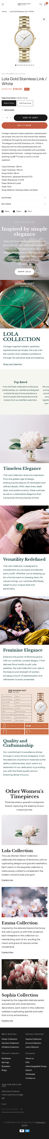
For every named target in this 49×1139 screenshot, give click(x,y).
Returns (6, 204)
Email (4, 1104)
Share (7, 211)
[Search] (41, 4)
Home (4, 11)
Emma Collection (33, 1043)
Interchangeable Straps (36, 1066)
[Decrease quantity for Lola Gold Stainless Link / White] (4, 118)
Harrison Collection (10, 1043)
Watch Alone (9, 103)
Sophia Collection (33, 1039)
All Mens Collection (10, 1047)
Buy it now (24, 125)
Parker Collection (9, 1039)
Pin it (30, 211)
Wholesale (30, 1074)
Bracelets (6, 1066)
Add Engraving (25, 103)
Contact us (30, 1078)
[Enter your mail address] (21, 1109)
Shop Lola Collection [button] (12, 364)
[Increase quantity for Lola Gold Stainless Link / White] (10, 118)
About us (30, 1058)
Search (29, 1070)
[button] (24, 271)
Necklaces (6, 1058)
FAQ (27, 1062)
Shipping (6, 198)
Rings (4, 1070)
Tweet (18, 211)
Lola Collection (32, 1047)
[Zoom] (43, 19)
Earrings (5, 1062)
